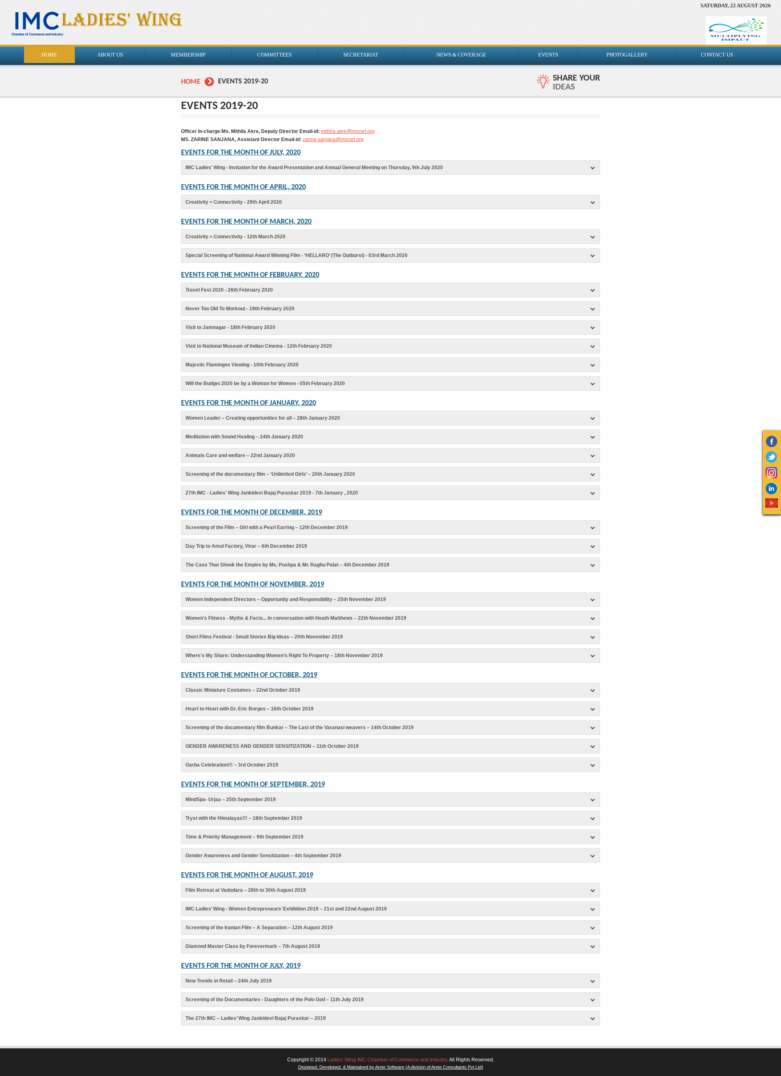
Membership (188, 55)
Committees (274, 55)
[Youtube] (772, 506)
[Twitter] (771, 461)
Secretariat (360, 55)
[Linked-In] (771, 493)
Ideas (564, 87)
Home (191, 82)
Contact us (717, 55)
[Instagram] (771, 477)
